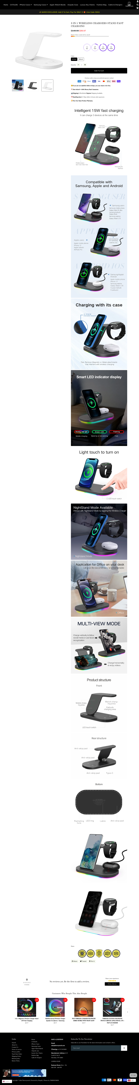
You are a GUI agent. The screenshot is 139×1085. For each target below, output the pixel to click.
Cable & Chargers (115, 5)
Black (81, 59)
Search (14, 1043)
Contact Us (15, 1047)
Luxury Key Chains (87, 5)
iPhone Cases (25, 5)
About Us (14, 1045)
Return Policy (16, 1061)
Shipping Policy (16, 1056)
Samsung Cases (40, 5)
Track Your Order (17, 1054)
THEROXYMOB (54, 1080)
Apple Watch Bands (58, 5)
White (74, 59)
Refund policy (16, 1058)
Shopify (40, 1080)
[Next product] (127, 1012)
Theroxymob (26, 1080)
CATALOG (14, 5)
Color (72, 56)
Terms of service (17, 1049)
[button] (7, 1081)
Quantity (73, 65)
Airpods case (73, 5)
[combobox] (131, 1080)
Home (6, 5)
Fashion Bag (101, 5)
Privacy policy (16, 1052)
